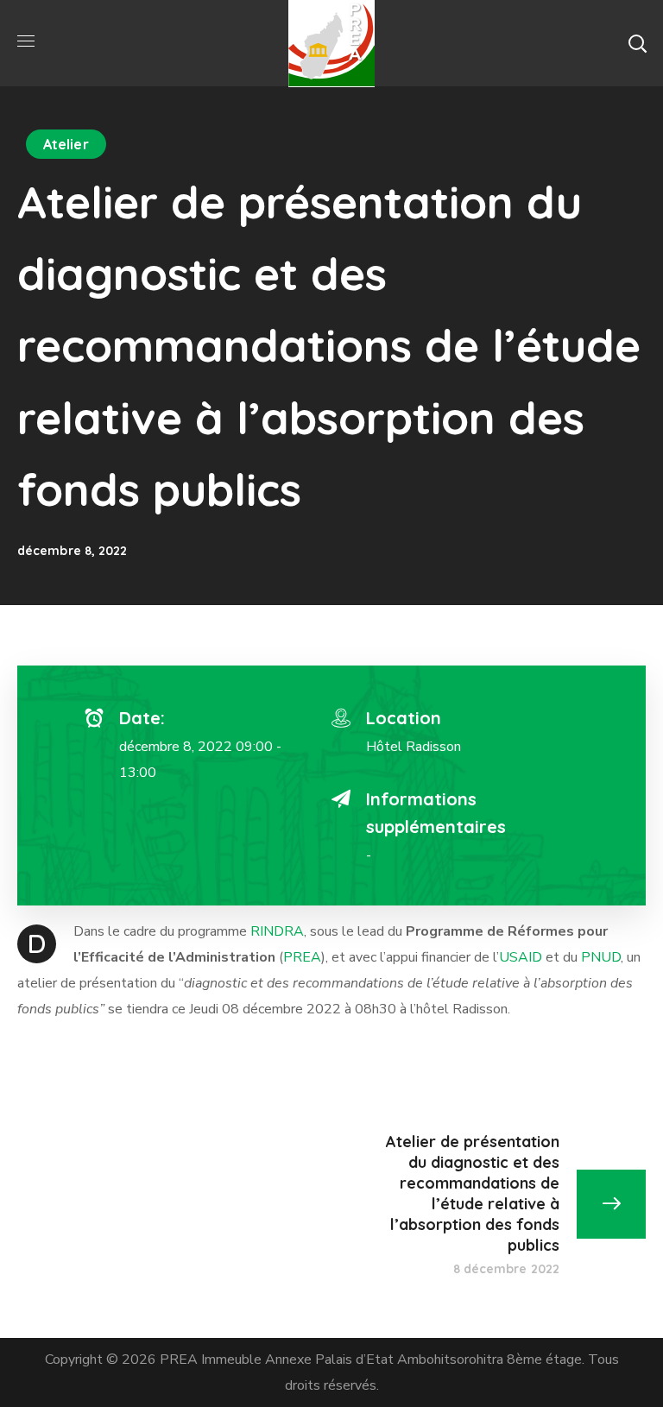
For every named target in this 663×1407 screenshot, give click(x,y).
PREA (302, 957)
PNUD (601, 957)
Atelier (66, 144)
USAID (520, 957)
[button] (637, 43)
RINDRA (277, 931)
